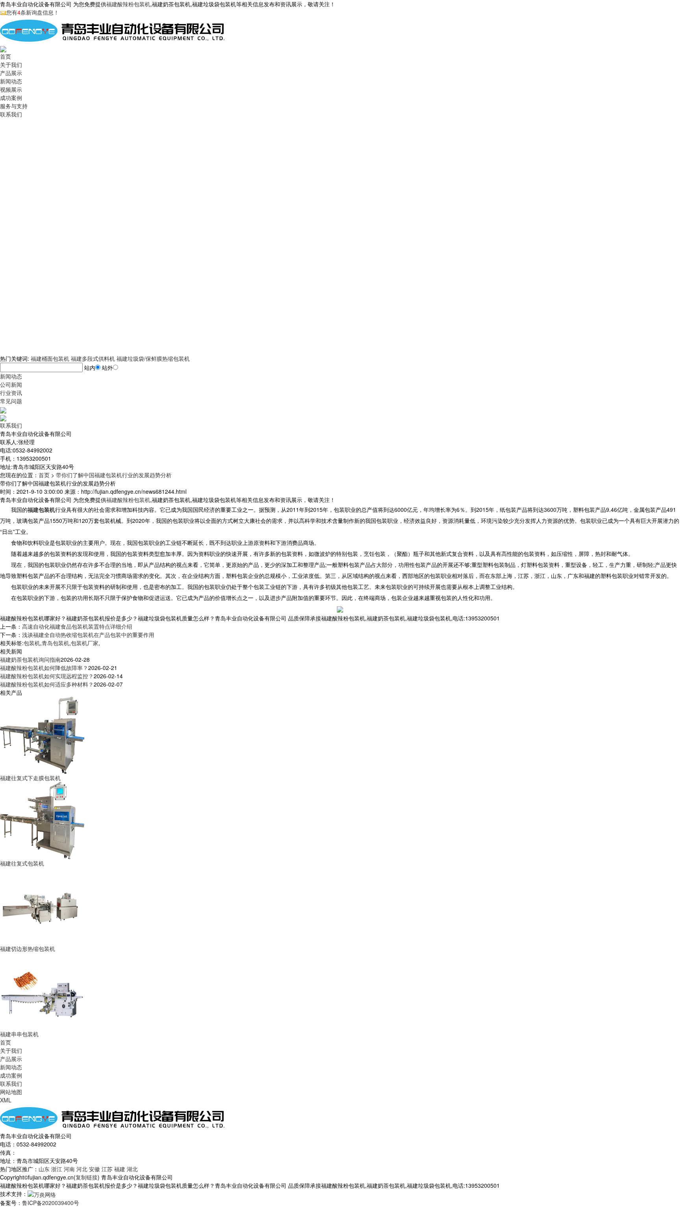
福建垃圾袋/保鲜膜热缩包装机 (153, 358)
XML (5, 1100)
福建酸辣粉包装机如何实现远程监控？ (47, 676)
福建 (119, 1169)
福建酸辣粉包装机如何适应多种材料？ (47, 684)
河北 (81, 1169)
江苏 (107, 1169)
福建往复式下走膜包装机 (30, 778)
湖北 (132, 1169)
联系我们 (11, 114)
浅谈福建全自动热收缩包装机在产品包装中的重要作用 (88, 635)
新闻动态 (11, 81)
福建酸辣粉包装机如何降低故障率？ (44, 668)
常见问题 (11, 401)
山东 (44, 1169)
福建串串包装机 (19, 1034)
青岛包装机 (55, 643)
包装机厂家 (84, 643)
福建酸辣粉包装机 (128, 4)
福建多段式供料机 (93, 358)
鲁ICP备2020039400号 (50, 1203)
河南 (69, 1169)
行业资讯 (11, 393)
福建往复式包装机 (22, 863)
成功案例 (11, 98)
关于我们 (11, 64)
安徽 (94, 1169)
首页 (5, 56)
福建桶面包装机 (50, 358)
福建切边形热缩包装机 (27, 948)
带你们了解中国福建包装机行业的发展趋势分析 (114, 475)
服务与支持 (14, 106)
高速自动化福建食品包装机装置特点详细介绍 (77, 626)
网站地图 (11, 1092)
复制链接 (87, 1177)
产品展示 (11, 73)
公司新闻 (11, 384)
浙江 (56, 1169)
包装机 (32, 643)
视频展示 (11, 89)
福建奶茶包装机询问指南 (30, 659)
